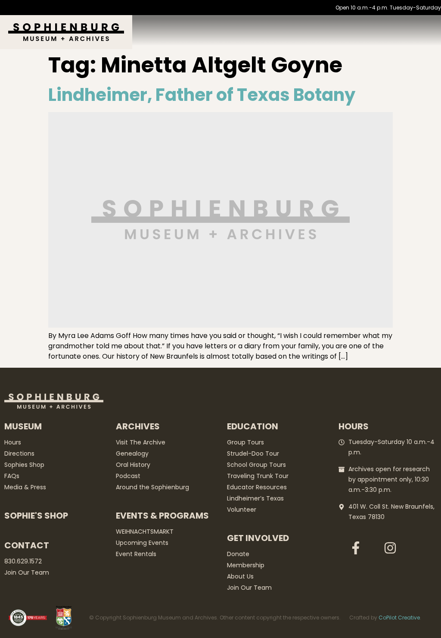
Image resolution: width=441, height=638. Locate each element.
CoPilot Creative (399, 617)
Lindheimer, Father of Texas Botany (201, 95)
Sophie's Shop (36, 516)
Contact (26, 545)
